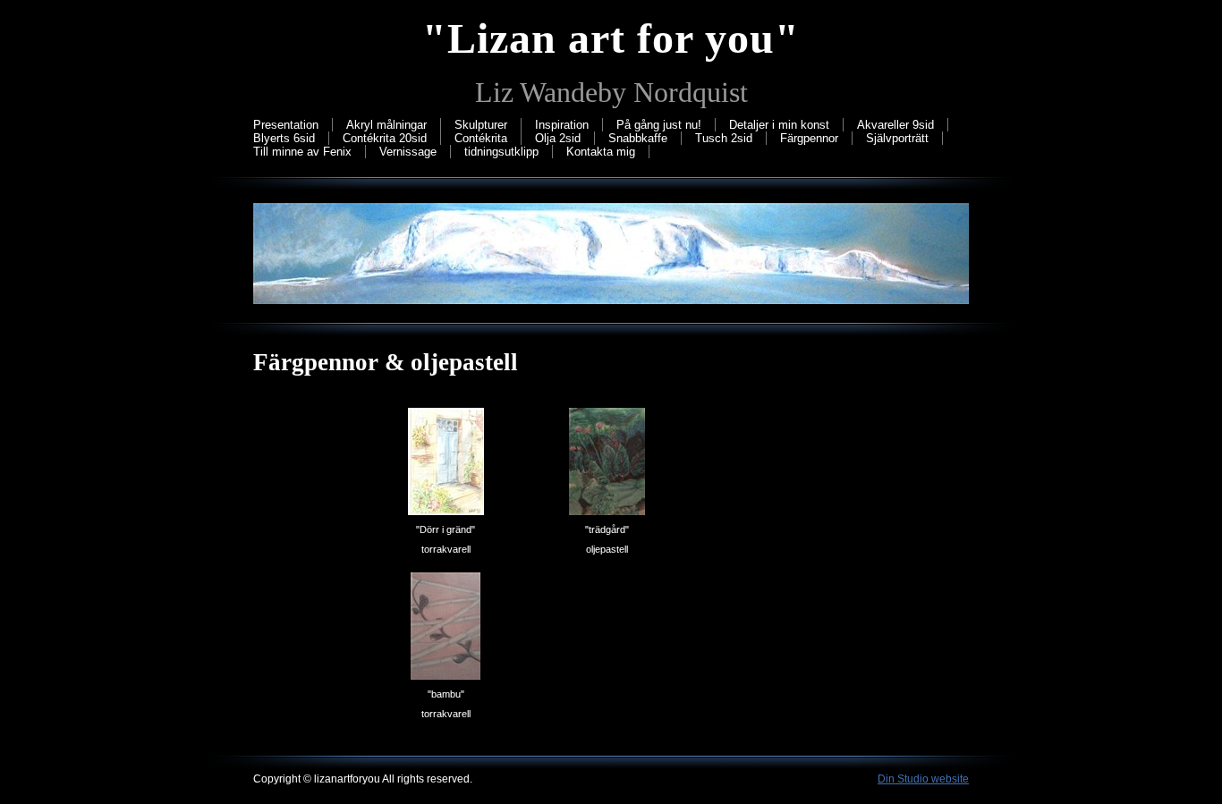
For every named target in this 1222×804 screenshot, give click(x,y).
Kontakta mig (600, 151)
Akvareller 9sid (895, 124)
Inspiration (562, 124)
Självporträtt (897, 138)
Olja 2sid (558, 138)
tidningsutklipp (501, 151)
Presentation (285, 124)
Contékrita (480, 138)
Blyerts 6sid (284, 138)
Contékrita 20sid (385, 138)
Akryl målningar (386, 124)
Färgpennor (809, 138)
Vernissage (408, 151)
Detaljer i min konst (779, 124)
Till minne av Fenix (302, 151)
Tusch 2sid (723, 138)
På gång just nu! (658, 124)
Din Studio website (923, 779)
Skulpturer (480, 124)
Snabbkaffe (637, 138)
